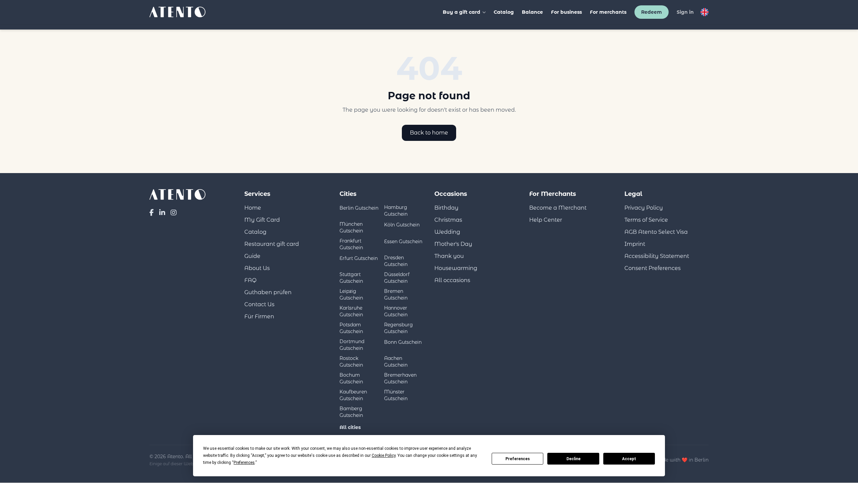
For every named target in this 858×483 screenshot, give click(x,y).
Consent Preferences (652, 268)
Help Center (545, 220)
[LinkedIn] (162, 212)
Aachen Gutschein (396, 361)
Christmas (448, 220)
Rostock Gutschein (351, 361)
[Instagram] (174, 212)
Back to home (429, 132)
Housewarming (455, 268)
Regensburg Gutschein (398, 328)
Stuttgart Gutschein (351, 277)
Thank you (449, 256)
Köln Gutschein (402, 225)
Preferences (517, 459)
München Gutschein (351, 227)
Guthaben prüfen (268, 292)
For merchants (608, 12)
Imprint (634, 244)
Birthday (446, 208)
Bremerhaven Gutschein (400, 378)
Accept (629, 459)
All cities (350, 427)
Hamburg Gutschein (396, 210)
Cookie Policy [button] (383, 455)
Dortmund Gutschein (352, 344)
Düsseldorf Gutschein (397, 277)
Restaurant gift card (271, 244)
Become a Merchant (558, 208)
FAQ (250, 280)
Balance (532, 12)
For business (566, 12)
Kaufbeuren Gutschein (353, 395)
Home (252, 208)
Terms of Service (646, 220)
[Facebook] (151, 212)
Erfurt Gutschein (359, 258)
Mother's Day (453, 244)
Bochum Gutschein (351, 378)
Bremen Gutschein (396, 294)
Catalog (504, 12)
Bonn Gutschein (403, 342)
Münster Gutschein (396, 395)
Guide (252, 256)
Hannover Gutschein (396, 311)
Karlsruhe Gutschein (351, 311)
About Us (257, 268)
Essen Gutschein (403, 241)
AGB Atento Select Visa (656, 232)
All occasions (452, 280)
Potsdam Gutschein (351, 328)
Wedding (447, 232)
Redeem (651, 12)
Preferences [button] (244, 462)
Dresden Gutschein (396, 261)
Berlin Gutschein (359, 208)
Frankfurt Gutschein (351, 244)
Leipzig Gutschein (351, 294)
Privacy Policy (643, 208)
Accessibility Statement (656, 256)
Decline (573, 459)
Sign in (685, 12)
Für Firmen (259, 316)
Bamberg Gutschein (351, 412)
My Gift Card (262, 220)
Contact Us (259, 304)
